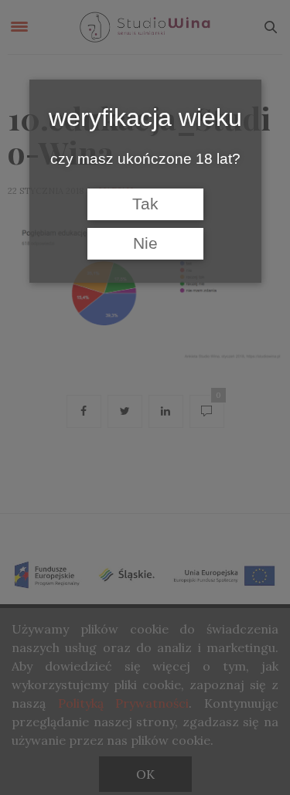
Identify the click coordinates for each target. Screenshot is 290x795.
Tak (145, 204)
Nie (145, 243)
